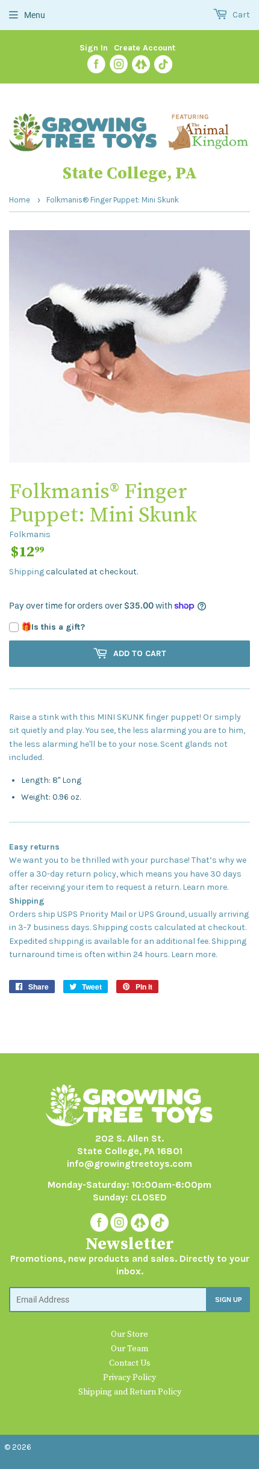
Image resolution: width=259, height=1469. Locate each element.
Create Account (144, 48)
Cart (240, 15)
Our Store (129, 1334)
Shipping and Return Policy (129, 1392)
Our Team (129, 1348)
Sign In (94, 48)
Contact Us (130, 1363)
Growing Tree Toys (70, 1447)
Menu (34, 15)
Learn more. (205, 887)
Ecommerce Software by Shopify (182, 1447)
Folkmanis (30, 534)
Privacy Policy (129, 1377)
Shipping (26, 572)
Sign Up (228, 1299)
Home (19, 199)
